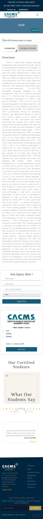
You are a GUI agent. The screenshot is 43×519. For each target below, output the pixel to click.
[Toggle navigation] (37, 14)
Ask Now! (21, 349)
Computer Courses (33, 472)
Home (29, 469)
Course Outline (28, 48)
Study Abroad (31, 484)
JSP (7, 331)
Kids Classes (31, 481)
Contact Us (31, 487)
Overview (10, 48)
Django (9, 336)
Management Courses (31, 477)
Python (9, 334)
